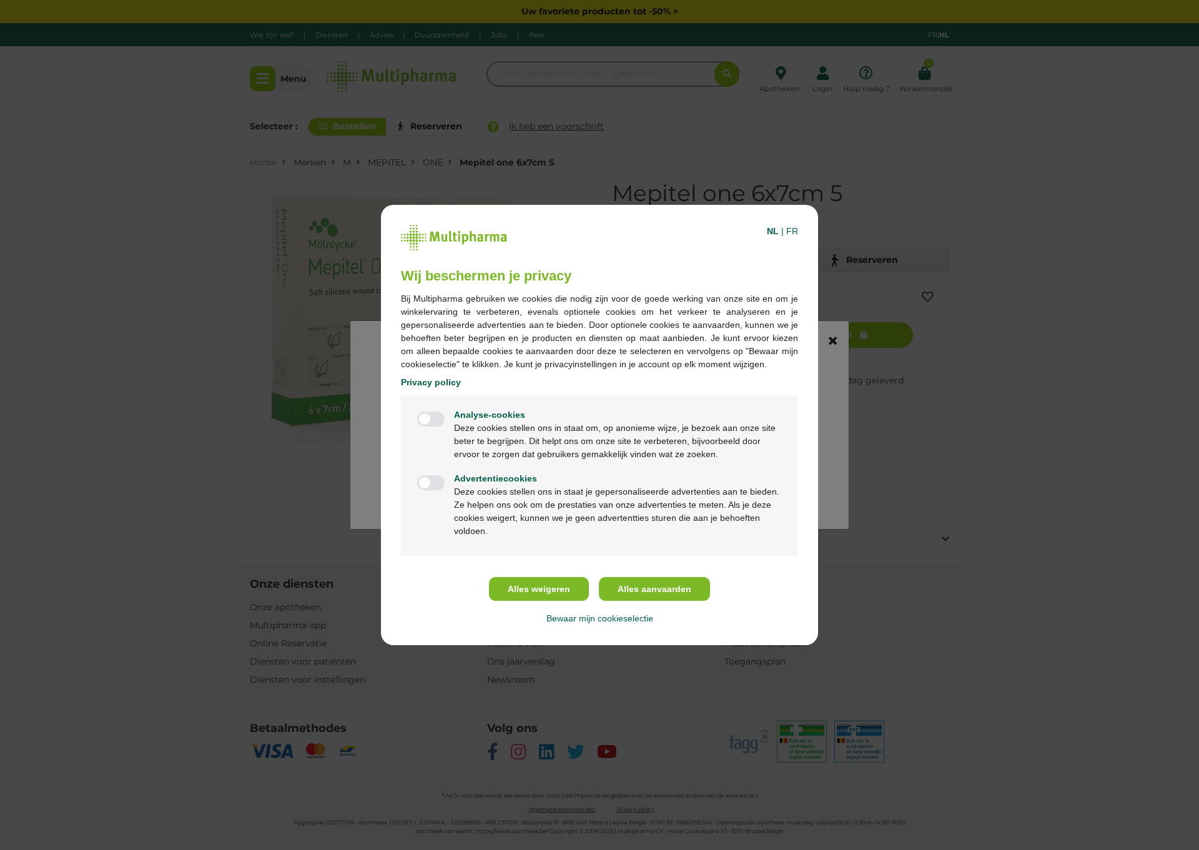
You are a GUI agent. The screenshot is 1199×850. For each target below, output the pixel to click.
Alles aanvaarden (654, 589)
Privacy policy (431, 382)
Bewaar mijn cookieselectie (599, 618)
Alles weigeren (539, 589)
